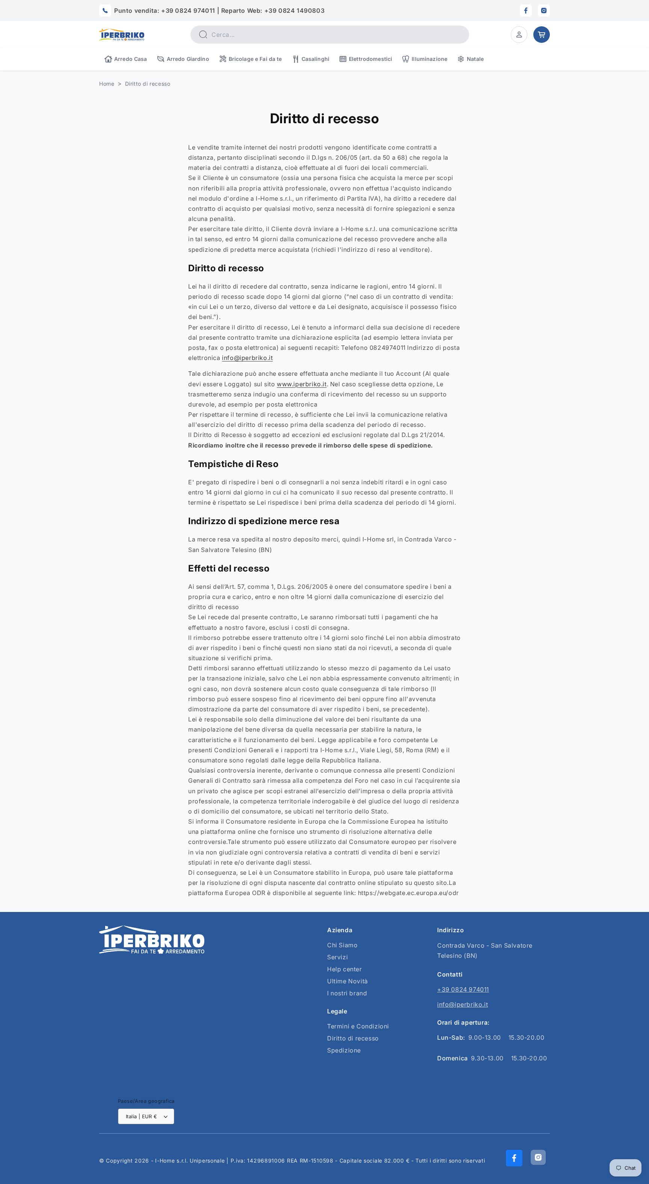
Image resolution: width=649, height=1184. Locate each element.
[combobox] (329, 35)
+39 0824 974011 (463, 989)
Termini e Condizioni (358, 1026)
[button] (519, 34)
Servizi (337, 957)
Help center (344, 969)
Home (106, 83)
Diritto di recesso (148, 83)
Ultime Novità (347, 981)
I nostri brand (347, 993)
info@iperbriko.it (247, 357)
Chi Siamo (342, 945)
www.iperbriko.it (302, 384)
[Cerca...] (203, 34)
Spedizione (344, 1050)
